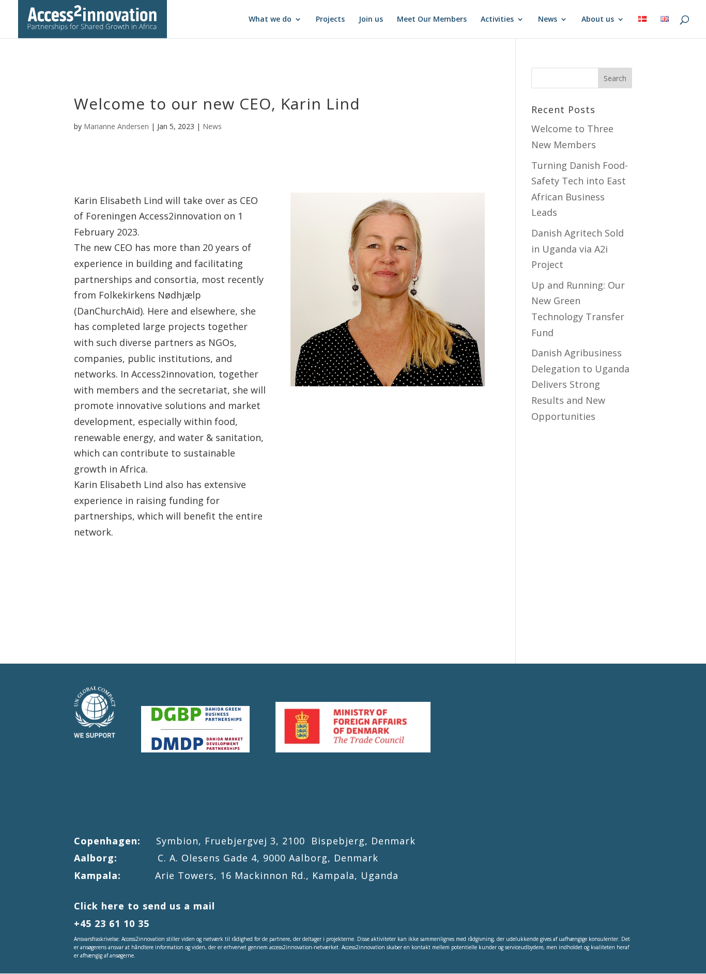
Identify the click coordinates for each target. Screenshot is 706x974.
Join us (371, 19)
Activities (497, 19)
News (547, 19)
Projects (330, 19)
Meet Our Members (432, 19)
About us (597, 19)
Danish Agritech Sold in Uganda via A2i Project (577, 249)
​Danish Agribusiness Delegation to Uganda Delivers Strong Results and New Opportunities (580, 384)
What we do (270, 19)
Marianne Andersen (116, 126)
